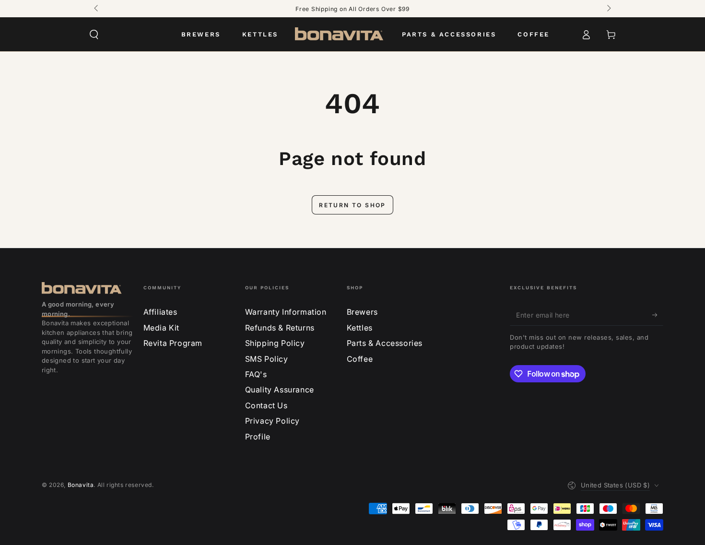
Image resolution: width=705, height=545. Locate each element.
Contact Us (266, 405)
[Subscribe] (657, 314)
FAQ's (256, 374)
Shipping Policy (275, 343)
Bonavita (81, 484)
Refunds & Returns (280, 327)
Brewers (362, 312)
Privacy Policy (272, 421)
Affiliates (160, 312)
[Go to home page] (340, 34)
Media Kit (161, 327)
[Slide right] (608, 8)
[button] (94, 34)
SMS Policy (266, 359)
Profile (257, 436)
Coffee (360, 359)
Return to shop (352, 205)
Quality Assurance (279, 389)
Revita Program (172, 343)
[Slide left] (97, 8)
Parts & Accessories (385, 343)
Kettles (360, 327)
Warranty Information (286, 312)
